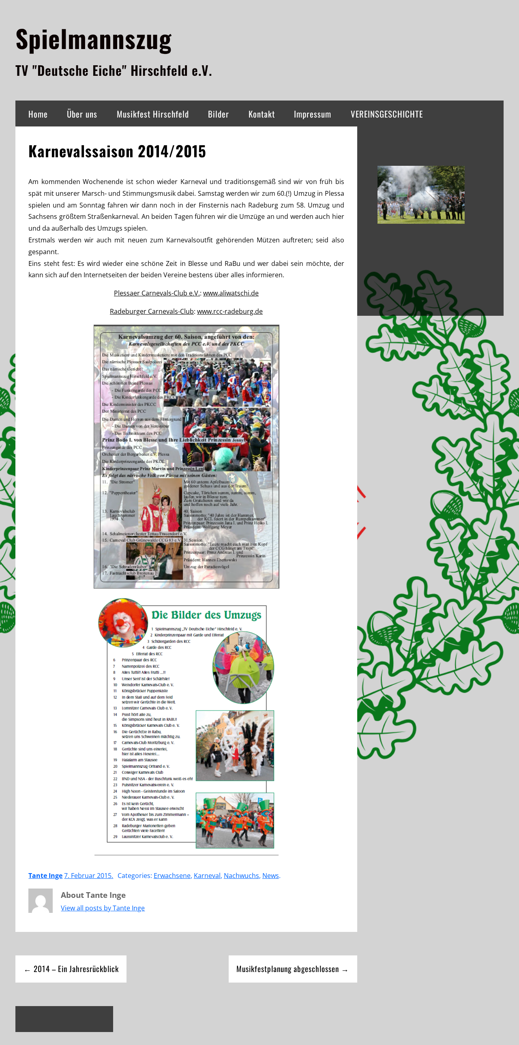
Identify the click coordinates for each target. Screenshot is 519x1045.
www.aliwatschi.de (231, 293)
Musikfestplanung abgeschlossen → (292, 968)
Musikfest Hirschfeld (153, 113)
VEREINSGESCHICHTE (387, 113)
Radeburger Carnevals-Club (152, 311)
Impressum (312, 113)
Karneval (207, 875)
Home (38, 113)
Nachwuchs (241, 875)
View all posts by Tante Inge (103, 908)
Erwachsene (172, 875)
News (270, 875)
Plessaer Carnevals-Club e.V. (157, 293)
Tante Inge (45, 875)
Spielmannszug (93, 37)
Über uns (82, 113)
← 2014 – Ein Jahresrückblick (71, 968)
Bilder (218, 113)
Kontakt (262, 113)
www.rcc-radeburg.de (230, 311)
